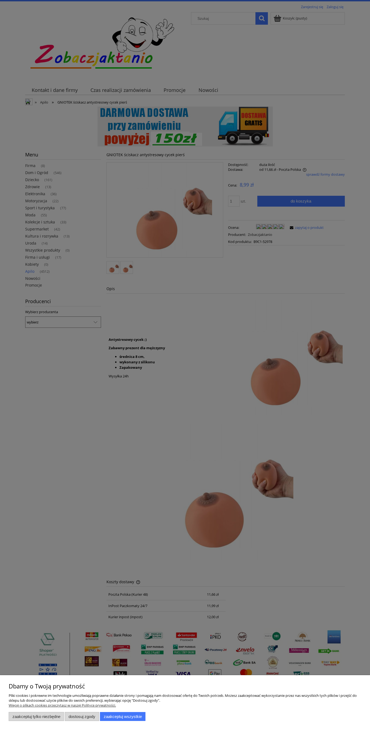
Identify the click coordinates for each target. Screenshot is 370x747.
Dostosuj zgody (82, 716)
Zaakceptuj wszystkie (123, 716)
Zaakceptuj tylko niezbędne (36, 716)
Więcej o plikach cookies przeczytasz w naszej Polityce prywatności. (62, 705)
